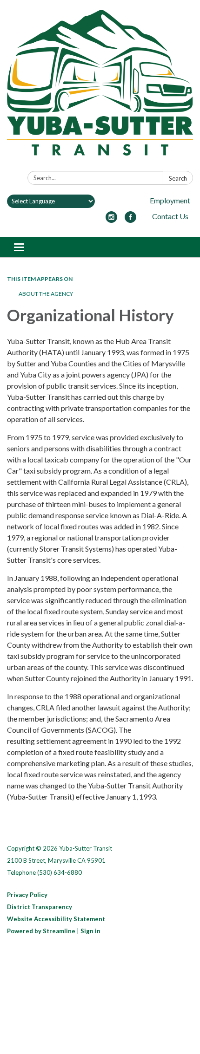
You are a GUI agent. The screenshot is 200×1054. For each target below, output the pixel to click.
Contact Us (170, 216)
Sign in (90, 931)
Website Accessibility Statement (56, 919)
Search (178, 178)
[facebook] (130, 219)
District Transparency (39, 907)
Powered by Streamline (41, 931)
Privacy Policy (27, 894)
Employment (170, 200)
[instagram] (111, 219)
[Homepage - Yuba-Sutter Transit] (100, 87)
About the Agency (46, 293)
